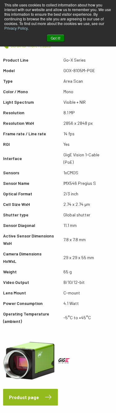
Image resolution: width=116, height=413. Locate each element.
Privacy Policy (16, 28)
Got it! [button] (55, 38)
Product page (24, 397)
